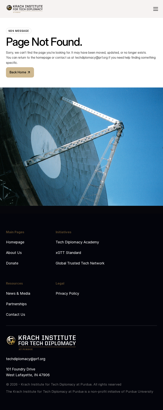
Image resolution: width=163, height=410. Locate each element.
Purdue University (139, 391)
